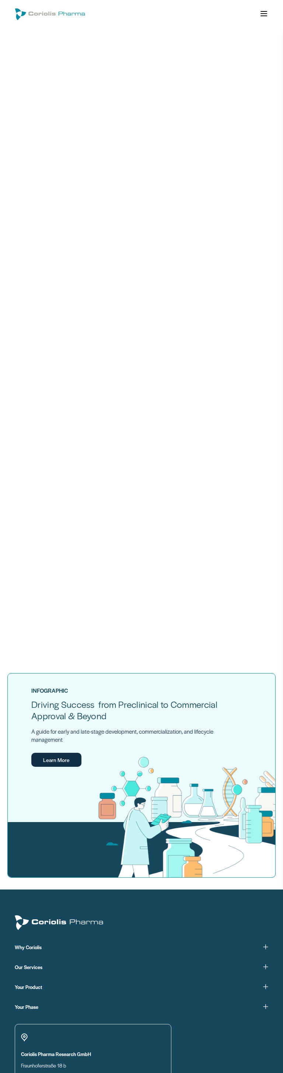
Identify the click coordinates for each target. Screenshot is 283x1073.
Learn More (56, 759)
